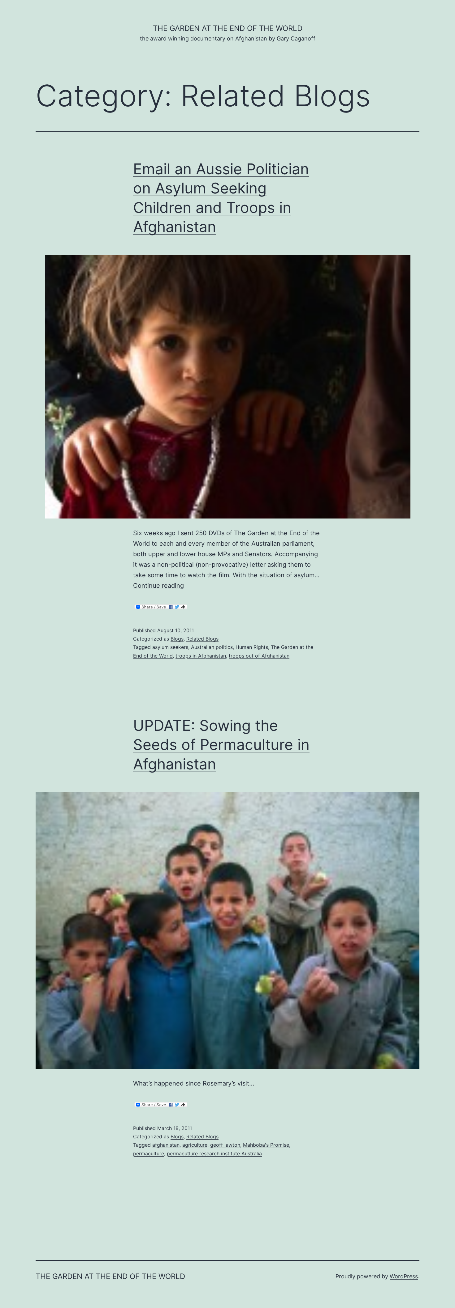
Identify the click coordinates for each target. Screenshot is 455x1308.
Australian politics (212, 647)
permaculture (148, 1153)
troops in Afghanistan (201, 656)
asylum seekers (170, 647)
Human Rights (252, 647)
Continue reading (158, 585)
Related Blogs (202, 639)
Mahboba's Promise (266, 1145)
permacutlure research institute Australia (214, 1153)
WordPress (404, 1276)
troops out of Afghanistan (259, 656)
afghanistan (166, 1145)
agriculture (194, 1145)
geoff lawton (225, 1145)
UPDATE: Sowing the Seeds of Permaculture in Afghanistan (221, 744)
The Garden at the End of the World (227, 28)
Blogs (177, 639)
